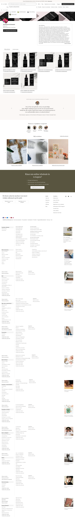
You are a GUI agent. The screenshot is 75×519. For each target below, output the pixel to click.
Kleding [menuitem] (3, 335)
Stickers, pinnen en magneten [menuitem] (7, 418)
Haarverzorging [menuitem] (4, 365)
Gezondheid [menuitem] (18, 466)
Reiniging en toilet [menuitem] (19, 456)
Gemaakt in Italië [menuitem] (33, 246)
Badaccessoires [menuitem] (19, 271)
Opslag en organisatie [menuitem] (6, 289)
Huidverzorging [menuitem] (4, 372)
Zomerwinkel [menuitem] (18, 231)
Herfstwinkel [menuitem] (18, 232)
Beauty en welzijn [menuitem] (5, 254)
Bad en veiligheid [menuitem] (5, 432)
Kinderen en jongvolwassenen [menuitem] (7, 508)
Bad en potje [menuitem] (18, 429)
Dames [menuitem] (3, 252)
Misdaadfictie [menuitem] (18, 500)
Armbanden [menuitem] (4, 386)
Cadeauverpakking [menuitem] (5, 412)
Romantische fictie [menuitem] (19, 502)
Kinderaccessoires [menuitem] (5, 443)
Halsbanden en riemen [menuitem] (20, 459)
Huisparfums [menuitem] (34, 249)
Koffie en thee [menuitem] (4, 310)
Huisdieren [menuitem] (4, 260)
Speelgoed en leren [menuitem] (5, 440)
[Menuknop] (1, 10)
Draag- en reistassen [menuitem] (19, 454)
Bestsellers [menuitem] (4, 499)
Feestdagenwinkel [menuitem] (19, 234)
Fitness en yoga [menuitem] (5, 361)
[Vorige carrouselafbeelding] (11, 108)
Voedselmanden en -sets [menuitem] (6, 319)
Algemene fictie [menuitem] (19, 497)
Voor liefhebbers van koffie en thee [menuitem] (36, 235)
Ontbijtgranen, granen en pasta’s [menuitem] (6, 309)
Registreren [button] (50, 1)
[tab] (7, 49)
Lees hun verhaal (67, 43)
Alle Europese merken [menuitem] (34, 238)
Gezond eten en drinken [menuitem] (34, 232)
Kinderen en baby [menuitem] (5, 259)
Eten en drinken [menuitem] (4, 251)
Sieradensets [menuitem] (4, 392)
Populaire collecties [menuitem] (5, 227)
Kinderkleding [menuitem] (4, 446)
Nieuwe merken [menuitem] (18, 249)
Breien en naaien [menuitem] (19, 407)
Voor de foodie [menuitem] (33, 234)
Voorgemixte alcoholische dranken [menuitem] (22, 303)
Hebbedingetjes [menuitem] (19, 237)
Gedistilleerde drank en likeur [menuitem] (21, 301)
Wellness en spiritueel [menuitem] (6, 373)
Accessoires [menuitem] (4, 332)
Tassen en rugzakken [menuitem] (19, 326)
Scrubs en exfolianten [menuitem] (20, 361)
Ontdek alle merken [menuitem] (5, 293)
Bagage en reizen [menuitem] (19, 341)
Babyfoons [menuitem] (18, 428)
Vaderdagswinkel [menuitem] (19, 229)
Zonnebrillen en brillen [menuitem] (20, 338)
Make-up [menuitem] (3, 367)
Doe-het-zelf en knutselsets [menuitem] (21, 406)
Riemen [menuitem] (17, 327)
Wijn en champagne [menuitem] (19, 298)
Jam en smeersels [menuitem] (5, 316)
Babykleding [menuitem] (4, 445)
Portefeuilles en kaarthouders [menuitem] (21, 343)
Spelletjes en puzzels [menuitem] (6, 410)
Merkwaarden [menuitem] (4, 228)
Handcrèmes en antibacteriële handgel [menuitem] (23, 358)
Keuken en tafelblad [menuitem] (35, 252)
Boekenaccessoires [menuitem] (5, 512)
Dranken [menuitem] (3, 306)
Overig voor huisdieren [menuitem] (6, 460)
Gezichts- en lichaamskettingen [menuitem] (21, 383)
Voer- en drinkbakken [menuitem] (19, 453)
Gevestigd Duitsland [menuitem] (34, 243)
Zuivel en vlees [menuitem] (4, 315)
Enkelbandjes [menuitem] (18, 379)
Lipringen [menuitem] (17, 384)
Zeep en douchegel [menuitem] (19, 362)
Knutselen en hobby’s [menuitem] (6, 409)
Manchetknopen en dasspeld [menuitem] (7, 389)
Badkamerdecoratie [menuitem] (19, 272)
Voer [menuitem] (16, 463)
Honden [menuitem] (3, 459)
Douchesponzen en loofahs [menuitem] (21, 359)
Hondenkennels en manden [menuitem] (21, 462)
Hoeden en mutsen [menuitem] (19, 333)
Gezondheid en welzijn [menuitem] (6, 364)
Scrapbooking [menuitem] (18, 409)
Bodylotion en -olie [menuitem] (19, 356)
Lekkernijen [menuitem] (18, 469)
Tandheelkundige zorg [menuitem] (20, 432)
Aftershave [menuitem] (18, 478)
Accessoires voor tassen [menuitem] (20, 347)
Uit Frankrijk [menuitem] (32, 241)
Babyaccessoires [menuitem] (5, 442)
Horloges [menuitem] (17, 344)
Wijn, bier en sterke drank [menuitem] (6, 303)
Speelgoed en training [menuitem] (20, 468)
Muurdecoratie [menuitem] (34, 257)
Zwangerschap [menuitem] (4, 435)
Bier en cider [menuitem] (18, 300)
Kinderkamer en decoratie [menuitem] (6, 437)
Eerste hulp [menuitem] (18, 434)
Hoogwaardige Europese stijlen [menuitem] (36, 229)
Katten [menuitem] (3, 457)
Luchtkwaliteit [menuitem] (18, 426)
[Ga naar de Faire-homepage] (4, 4)
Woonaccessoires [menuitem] (5, 249)
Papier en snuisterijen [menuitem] (6, 257)
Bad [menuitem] (16, 252)
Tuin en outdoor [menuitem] (18, 257)
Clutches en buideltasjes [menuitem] (20, 329)
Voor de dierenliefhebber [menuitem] (20, 240)
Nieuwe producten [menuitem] (19, 250)
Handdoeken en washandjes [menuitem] (21, 435)
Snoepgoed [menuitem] (4, 313)
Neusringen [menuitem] (18, 386)
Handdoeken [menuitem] (18, 277)
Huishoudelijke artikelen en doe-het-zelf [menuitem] (39, 250)
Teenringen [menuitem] (18, 387)
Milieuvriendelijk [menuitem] (5, 501)
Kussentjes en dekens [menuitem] (36, 255)
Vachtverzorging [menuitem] (19, 465)
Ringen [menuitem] (3, 396)
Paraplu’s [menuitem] (17, 346)
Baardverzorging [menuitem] (19, 475)
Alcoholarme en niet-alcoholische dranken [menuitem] (23, 304)
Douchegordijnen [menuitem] (19, 275)
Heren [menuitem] (3, 262)
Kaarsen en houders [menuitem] (19, 255)
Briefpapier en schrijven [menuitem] (6, 417)
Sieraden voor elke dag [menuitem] (20, 243)
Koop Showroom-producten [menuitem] (7, 329)
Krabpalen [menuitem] (17, 460)
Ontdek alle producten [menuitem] (6, 295)
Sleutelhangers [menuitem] (18, 335)
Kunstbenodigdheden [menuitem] (20, 404)
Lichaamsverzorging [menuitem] (19, 477)
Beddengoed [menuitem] (4, 277)
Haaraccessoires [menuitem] (19, 332)
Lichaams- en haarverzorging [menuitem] (21, 431)
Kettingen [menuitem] (3, 395)
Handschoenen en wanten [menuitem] (20, 330)
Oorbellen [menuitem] (3, 390)
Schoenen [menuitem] (3, 333)
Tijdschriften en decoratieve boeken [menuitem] (7, 511)
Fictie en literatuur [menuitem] (5, 505)
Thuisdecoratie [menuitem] (18, 258)
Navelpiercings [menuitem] (18, 381)
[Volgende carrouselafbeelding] (63, 108)
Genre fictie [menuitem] (18, 499)
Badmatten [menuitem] (18, 274)
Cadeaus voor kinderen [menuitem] (20, 241)
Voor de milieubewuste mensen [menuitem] (21, 238)
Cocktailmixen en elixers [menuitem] (20, 306)
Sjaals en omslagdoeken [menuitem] (20, 336)
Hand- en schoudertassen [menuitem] (20, 349)
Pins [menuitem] (2, 387)
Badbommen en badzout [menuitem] (20, 355)
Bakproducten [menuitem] (4, 304)
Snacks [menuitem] (3, 318)
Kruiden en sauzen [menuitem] (5, 312)
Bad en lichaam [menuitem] (5, 359)
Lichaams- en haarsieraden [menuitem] (7, 384)
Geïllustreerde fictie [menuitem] (19, 503)
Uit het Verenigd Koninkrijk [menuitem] (35, 240)
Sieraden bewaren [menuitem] (5, 393)
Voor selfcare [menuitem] (18, 244)
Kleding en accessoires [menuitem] (20, 457)
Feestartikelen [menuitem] (4, 415)
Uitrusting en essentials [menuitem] (6, 434)
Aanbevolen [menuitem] (4, 230)
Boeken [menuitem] (3, 263)
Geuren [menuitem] (3, 362)
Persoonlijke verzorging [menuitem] (6, 370)
